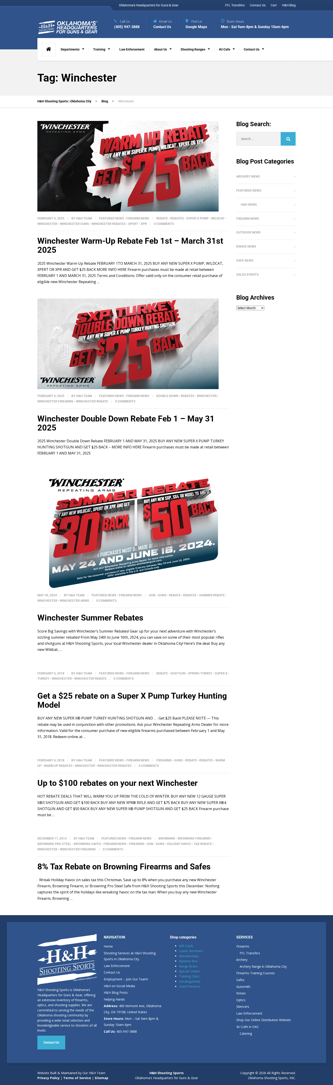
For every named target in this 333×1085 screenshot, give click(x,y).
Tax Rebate (203, 844)
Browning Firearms (194, 838)
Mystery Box (188, 961)
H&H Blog (289, 5)
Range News (246, 246)
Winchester (47, 224)
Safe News (244, 260)
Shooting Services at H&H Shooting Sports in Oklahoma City (130, 956)
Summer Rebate (212, 595)
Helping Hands (114, 999)
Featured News (111, 218)
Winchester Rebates (109, 224)
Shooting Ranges (193, 49)
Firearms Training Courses (255, 973)
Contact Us (257, 5)
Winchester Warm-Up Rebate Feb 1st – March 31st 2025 (130, 245)
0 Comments (164, 224)
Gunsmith (243, 986)
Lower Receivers (191, 951)
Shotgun (178, 673)
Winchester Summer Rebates (90, 618)
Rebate (162, 218)
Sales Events (247, 274)
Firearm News (137, 218)
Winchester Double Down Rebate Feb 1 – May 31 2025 (126, 423)
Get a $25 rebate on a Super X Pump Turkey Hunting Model (132, 700)
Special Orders (189, 971)
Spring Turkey (200, 673)
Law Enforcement (132, 49)
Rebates (177, 218)
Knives (241, 993)
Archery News (248, 176)
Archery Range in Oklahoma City (263, 966)
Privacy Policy (48, 1078)
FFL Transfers (235, 5)
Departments (70, 49)
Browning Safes (87, 844)
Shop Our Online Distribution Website (263, 1020)
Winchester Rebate (92, 401)
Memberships (189, 956)
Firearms (164, 760)
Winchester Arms (74, 600)
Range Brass (188, 966)
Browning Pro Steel (54, 844)
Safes (240, 980)
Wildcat (217, 218)
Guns (162, 595)
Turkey (43, 678)
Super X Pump (197, 218)
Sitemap (101, 1078)
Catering (246, 1033)
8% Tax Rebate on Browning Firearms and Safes (124, 866)
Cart (274, 5)
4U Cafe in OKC (247, 1027)
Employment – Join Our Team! (126, 979)
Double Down (167, 396)
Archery (241, 959)
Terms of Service (76, 1078)
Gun (152, 595)
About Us (160, 49)
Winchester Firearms (55, 401)
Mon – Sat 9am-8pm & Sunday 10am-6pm (131, 1021)
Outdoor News (248, 232)
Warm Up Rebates (58, 765)
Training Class (189, 976)
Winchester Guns (74, 224)
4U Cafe (224, 49)
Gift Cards (186, 946)
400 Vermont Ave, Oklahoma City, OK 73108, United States (132, 1009)
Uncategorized (189, 981)
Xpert (133, 224)
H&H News (249, 204)
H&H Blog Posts (116, 992)
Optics (241, 1000)
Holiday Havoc (179, 844)
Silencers (242, 1006)
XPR (144, 224)
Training (99, 49)
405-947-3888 (120, 1031)
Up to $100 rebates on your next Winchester (117, 783)
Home (108, 946)
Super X (221, 673)
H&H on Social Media (119, 986)
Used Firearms (189, 986)
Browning (167, 838)
